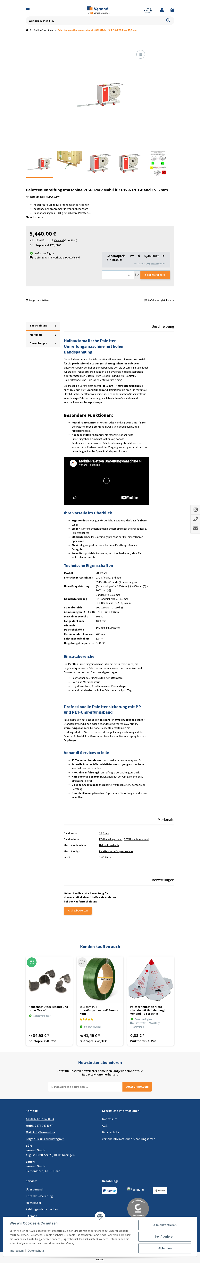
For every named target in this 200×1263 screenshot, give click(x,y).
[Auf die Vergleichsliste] (140, 54)
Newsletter (33, 1203)
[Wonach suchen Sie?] (168, 20)
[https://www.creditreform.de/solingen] (138, 1208)
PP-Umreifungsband (110, 839)
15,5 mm (104, 833)
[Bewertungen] (86, 1019)
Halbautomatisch (109, 845)
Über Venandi (34, 1189)
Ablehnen (165, 1248)
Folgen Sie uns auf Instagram (45, 1139)
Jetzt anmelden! (137, 1086)
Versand (154, 263)
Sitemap (31, 1216)
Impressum (109, 1119)
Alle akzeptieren (165, 1225)
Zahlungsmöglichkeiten (42, 1209)
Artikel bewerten (78, 911)
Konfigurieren (164, 1236)
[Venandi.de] (100, 10)
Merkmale (36, 335)
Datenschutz (110, 1132)
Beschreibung (38, 326)
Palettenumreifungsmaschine (116, 851)
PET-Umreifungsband (136, 839)
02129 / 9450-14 (40, 1119)
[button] (162, 10)
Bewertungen (38, 343)
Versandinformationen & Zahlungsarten (128, 1139)
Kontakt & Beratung (39, 1196)
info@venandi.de (40, 1132)
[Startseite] (27, 30)
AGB (105, 1126)
